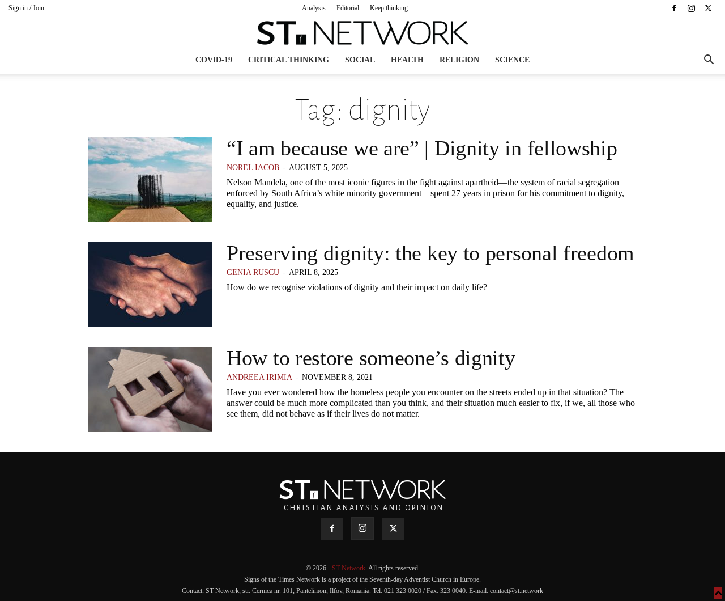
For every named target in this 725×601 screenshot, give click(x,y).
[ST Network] (362, 32)
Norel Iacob (253, 167)
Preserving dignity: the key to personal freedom (430, 253)
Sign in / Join (26, 8)
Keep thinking (389, 8)
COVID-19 (213, 60)
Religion (459, 60)
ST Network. (350, 568)
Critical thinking (288, 60)
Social (360, 60)
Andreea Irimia (259, 377)
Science (512, 60)
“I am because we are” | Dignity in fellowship (422, 148)
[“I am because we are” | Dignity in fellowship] (150, 179)
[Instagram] (691, 8)
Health (407, 60)
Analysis (314, 8)
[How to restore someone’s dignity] (150, 389)
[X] (708, 8)
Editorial (347, 8)
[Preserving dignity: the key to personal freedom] (150, 284)
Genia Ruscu (253, 272)
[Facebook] (674, 8)
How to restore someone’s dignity (371, 358)
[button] (708, 61)
